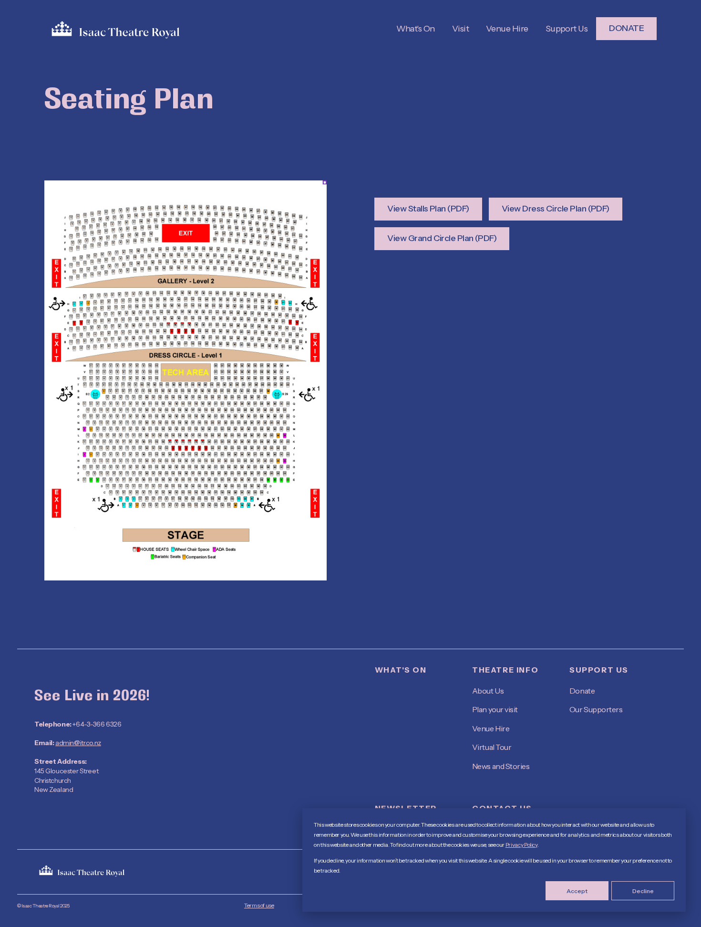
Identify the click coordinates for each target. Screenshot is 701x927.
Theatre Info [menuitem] (505, 670)
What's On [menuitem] (400, 670)
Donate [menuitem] (582, 690)
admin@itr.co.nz (78, 742)
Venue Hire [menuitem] (490, 728)
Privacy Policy (521, 844)
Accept (577, 891)
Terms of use (259, 905)
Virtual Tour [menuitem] (491, 747)
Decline (643, 891)
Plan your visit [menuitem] (495, 709)
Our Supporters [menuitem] (595, 709)
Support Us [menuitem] (599, 670)
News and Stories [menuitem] (500, 766)
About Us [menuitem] (488, 690)
